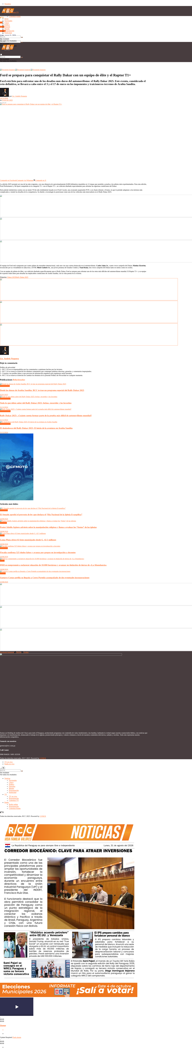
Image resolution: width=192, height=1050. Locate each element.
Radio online (13, 804)
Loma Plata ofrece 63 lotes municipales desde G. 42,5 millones (28, 540)
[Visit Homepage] (8, 15)
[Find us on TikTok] (1, 18)
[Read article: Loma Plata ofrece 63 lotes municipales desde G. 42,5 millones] (74, 534)
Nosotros (7, 4)
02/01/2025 (4, 395)
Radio (2, 27)
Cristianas (3, 523)
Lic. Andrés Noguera (19, 96)
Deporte (7, 27)
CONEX (43, 758)
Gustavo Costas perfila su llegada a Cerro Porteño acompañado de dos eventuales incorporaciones (44, 577)
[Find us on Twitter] (3, 18)
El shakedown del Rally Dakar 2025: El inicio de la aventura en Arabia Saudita (36, 428)
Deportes (12, 786)
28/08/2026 (4, 531)
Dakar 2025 (11, 277)
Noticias (7, 778)
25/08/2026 (4, 582)
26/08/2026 (4, 519)
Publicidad (8, 35)
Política (7, 25)
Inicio (6, 19)
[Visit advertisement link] (7, 70)
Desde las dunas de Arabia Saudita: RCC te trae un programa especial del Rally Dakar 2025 (42, 390)
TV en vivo (13, 796)
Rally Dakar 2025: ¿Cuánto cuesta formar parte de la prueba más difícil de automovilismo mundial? (46, 415)
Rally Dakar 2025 (22, 277)
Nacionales (8, 21)
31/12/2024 (4, 407)
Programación (9, 31)
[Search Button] (22, 37)
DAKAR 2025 (7, 100)
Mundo (7, 29)
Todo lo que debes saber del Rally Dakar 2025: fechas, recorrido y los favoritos (35, 403)
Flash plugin (16, 1037)
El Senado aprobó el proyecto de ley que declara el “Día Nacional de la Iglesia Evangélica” (41, 514)
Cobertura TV (14, 800)
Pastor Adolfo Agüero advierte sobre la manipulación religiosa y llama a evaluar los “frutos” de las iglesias (48, 527)
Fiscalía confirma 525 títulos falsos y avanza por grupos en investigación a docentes (38, 552)
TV (1, 22)
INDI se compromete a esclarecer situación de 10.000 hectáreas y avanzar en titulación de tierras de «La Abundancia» (53, 565)
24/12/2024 (4, 98)
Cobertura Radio (15, 808)
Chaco (6, 23)
